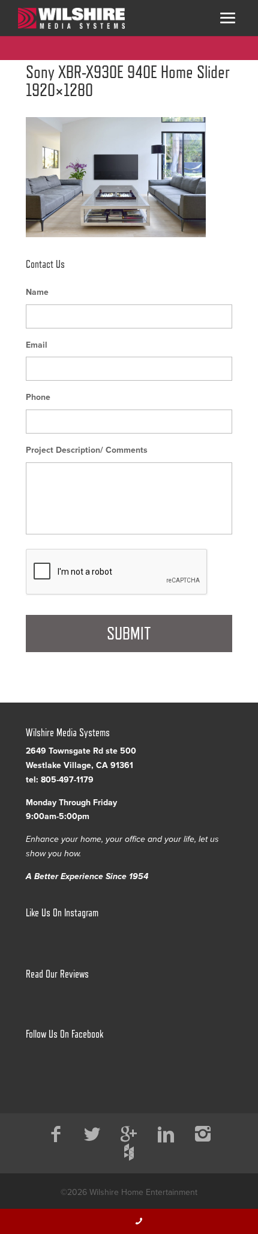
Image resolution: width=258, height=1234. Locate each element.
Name (37, 292)
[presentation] (117, 572)
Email (36, 345)
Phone (38, 397)
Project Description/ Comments (87, 450)
